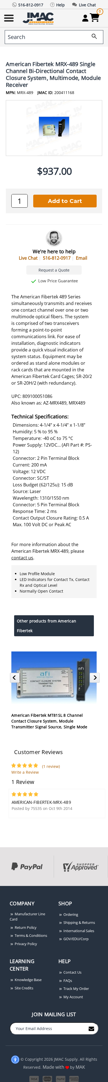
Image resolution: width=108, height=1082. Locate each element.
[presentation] (0, 889)
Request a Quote (54, 270)
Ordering (70, 914)
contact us (22, 558)
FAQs (67, 980)
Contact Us (72, 972)
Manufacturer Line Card (27, 916)
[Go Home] (39, 18)
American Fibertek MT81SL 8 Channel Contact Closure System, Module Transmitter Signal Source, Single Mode (49, 721)
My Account (73, 996)
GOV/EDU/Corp (76, 938)
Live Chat (28, 258)
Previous (15, 679)
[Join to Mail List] (91, 1028)
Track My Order (76, 988)
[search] (92, 37)
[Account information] (85, 18)
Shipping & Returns (79, 922)
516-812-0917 (57, 258)
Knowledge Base (28, 979)
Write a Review (25, 772)
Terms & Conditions (30, 935)
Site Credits (23, 987)
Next (95, 679)
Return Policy (25, 927)
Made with (54, 1067)
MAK (80, 1067)
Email (81, 258)
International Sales (78, 930)
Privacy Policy (25, 943)
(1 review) (51, 766)
